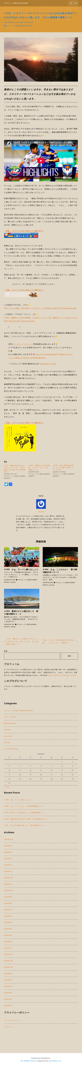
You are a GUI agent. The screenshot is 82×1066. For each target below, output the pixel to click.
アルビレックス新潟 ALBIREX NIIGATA (19, 25)
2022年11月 (8, 961)
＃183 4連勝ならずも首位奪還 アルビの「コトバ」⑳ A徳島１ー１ (39, 468)
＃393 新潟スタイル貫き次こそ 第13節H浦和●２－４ (24, 813)
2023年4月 (8, 929)
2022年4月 (8, 1006)
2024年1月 (8, 871)
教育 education (10, 723)
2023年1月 (8, 948)
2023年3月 (8, 935)
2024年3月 (8, 859)
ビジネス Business (11, 749)
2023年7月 (8, 910)
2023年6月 (8, 916)
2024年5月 (8, 846)
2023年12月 (8, 878)
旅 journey (8, 736)
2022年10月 (8, 967)
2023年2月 (8, 942)
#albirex (62, 354)
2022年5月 (8, 999)
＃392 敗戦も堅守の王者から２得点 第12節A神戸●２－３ (26, 819)
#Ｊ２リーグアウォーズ (23, 344)
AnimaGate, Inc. (55, 1061)
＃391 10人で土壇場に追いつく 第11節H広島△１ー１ (25, 825)
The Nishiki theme (27, 1061)
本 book (7, 730)
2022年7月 (8, 986)
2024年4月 (8, 852)
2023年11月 (8, 884)
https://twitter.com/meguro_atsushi (62, 675)
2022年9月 (8, 974)
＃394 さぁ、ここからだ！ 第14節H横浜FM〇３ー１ (24, 806)
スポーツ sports (10, 717)
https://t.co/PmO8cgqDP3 (46, 354)
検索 (5, 651)
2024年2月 (8, 865)
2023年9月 (8, 897)
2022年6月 (8, 993)
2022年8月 (8, 980)
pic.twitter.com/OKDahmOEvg (33, 358)
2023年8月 (8, 903)
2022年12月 (8, 954)
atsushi (41, 512)
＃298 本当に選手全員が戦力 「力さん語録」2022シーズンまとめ (63, 468)
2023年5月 (8, 922)
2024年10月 (8, 839)
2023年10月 (8, 891)
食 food (7, 742)
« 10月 (6, 787)
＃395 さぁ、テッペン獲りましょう (17, 800)
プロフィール (9, 1027)
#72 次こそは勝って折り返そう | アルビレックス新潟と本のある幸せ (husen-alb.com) (40, 308)
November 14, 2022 (47, 364)
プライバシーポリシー (12, 1020)
